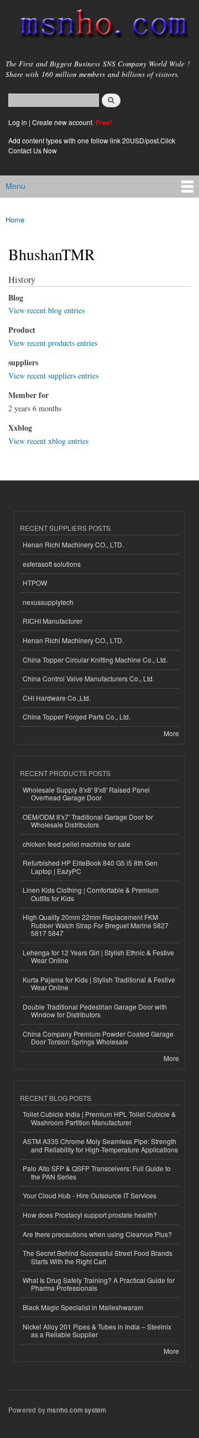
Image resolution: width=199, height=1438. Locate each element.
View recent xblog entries (48, 441)
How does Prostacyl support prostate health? (90, 1214)
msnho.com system (76, 1409)
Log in (17, 122)
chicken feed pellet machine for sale (76, 844)
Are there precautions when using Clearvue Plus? (97, 1234)
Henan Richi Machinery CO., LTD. (73, 544)
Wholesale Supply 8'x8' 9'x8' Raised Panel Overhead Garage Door (86, 793)
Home (15, 219)
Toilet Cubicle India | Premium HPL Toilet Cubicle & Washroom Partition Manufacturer (99, 1117)
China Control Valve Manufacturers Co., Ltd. (88, 678)
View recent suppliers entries (53, 375)
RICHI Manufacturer (52, 620)
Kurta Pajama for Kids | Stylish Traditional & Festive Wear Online (99, 983)
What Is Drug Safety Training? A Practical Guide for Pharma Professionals (99, 1283)
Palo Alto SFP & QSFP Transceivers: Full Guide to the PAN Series (97, 1172)
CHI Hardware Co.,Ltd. (57, 697)
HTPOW (35, 582)
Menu (15, 186)
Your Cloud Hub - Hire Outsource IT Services (89, 1195)
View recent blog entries (46, 310)
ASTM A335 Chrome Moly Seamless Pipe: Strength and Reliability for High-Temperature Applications (100, 1144)
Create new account (63, 122)
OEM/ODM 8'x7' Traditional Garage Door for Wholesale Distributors (88, 820)
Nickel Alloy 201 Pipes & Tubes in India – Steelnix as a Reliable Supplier (97, 1330)
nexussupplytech (48, 602)
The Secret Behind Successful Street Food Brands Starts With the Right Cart (97, 1256)
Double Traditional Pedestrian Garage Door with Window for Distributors (95, 1010)
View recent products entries (52, 343)
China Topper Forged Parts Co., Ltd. (76, 716)
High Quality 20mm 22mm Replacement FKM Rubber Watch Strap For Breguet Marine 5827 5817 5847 (96, 925)
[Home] (99, 26)
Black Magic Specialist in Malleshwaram (83, 1307)
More (171, 733)
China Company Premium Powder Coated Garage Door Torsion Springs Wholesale (98, 1037)
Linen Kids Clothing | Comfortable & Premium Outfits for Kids (91, 893)
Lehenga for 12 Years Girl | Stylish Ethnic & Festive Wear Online (98, 956)
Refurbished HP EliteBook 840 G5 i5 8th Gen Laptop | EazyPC (90, 866)
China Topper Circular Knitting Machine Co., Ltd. (95, 659)
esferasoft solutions (52, 563)
